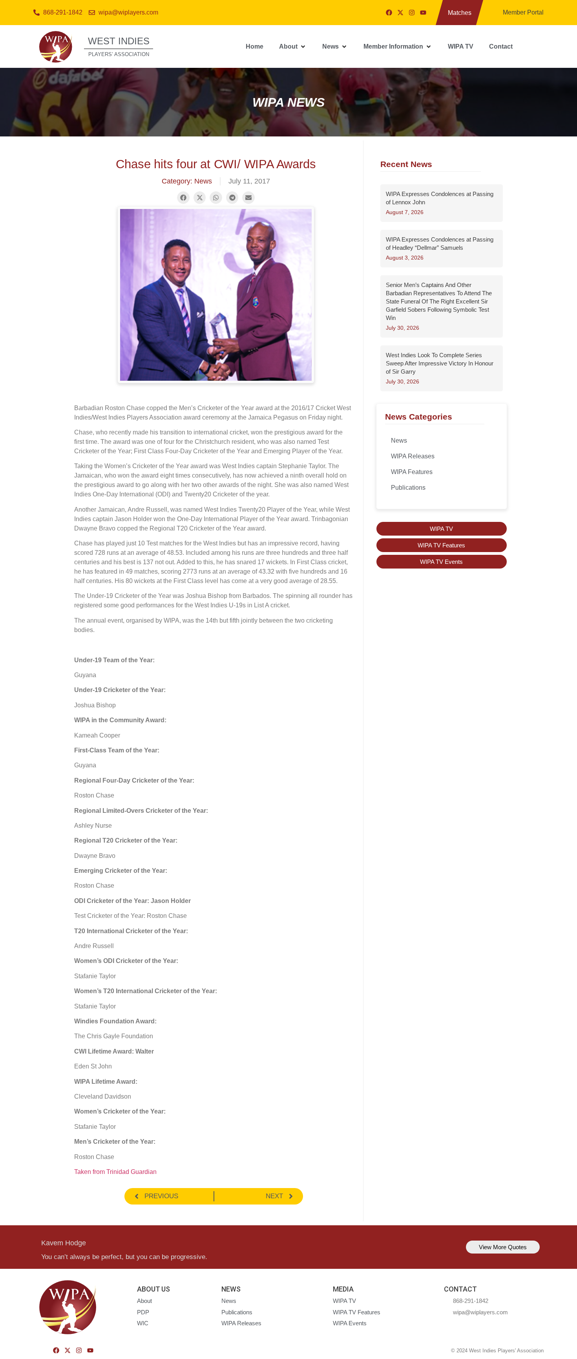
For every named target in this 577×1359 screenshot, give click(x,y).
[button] (292, 46)
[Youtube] (423, 12)
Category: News (187, 181)
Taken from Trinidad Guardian (115, 1171)
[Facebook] (389, 12)
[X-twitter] (400, 12)
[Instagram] (411, 12)
